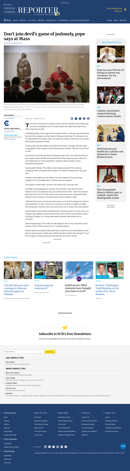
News (15, 20)
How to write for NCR (89, 421)
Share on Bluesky (72, 118)
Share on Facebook (76, 118)
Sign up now (118, 11)
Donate (109, 20)
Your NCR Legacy (40, 431)
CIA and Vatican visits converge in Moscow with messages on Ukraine (16, 290)
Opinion (41, 20)
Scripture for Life (10, 435)
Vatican (23, 20)
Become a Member (41, 421)
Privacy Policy (110, 424)
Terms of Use (51, 453)
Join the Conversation (10, 135)
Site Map (66, 453)
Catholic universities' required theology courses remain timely (109, 113)
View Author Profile (9, 118)
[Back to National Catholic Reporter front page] (32, 11)
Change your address (89, 431)
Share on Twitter (80, 118)
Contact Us (85, 417)
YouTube (57, 447)
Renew (116, 20)
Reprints (85, 435)
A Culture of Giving (41, 424)
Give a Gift (62, 424)
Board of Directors (111, 431)
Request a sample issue (66, 435)
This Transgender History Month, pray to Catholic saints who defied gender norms (109, 193)
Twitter (49, 447)
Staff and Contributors (113, 428)
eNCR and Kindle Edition (67, 431)
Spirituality (51, 20)
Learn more (13, 139)
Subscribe (123, 20)
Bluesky (45, 447)
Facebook (53, 447)
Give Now (37, 417)
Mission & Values (111, 421)
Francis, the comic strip (13, 43)
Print (88, 118)
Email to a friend (84, 118)
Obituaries (7, 459)
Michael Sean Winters (41, 292)
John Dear (99, 298)
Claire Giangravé (9, 298)
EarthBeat (63, 20)
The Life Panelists (71, 295)
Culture (31, 20)
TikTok (65, 447)
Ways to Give (38, 428)
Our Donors (38, 435)
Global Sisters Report (79, 20)
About (107, 417)
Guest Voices (102, 277)
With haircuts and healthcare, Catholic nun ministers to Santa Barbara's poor (110, 153)
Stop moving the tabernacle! (43, 287)
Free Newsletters (64, 428)
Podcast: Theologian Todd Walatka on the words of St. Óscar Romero (107, 290)
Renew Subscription (65, 421)
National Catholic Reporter (123, 446)
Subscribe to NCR (64, 417)
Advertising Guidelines (40, 453)
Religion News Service (22, 298)
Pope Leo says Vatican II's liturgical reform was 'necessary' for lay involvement (110, 74)
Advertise (7, 463)
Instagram (61, 447)
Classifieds (7, 456)
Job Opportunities (88, 424)
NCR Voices (40, 277)
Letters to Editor (88, 428)
